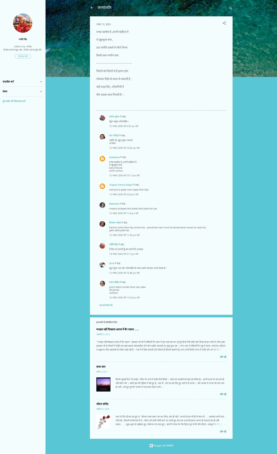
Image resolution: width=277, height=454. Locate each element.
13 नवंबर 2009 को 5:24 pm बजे (123, 194)
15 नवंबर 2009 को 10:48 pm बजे (124, 273)
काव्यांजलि (104, 7)
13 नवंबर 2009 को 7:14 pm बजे (123, 213)
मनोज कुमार (114, 116)
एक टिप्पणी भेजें (106, 305)
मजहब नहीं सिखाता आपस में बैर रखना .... (117, 329)
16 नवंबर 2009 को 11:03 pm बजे (124, 297)
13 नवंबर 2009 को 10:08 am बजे (124, 148)
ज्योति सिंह (113, 244)
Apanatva (114, 203)
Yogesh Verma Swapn (121, 184)
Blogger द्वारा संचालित (163, 445)
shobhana (114, 157)
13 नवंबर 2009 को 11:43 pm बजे (124, 235)
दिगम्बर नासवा (115, 222)
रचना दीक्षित (114, 282)
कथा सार (100, 367)
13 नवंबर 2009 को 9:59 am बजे (123, 126)
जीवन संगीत (102, 404)
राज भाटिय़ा (114, 135)
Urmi (111, 263)
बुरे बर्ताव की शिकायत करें (14, 101)
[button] (224, 23)
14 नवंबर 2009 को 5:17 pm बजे (123, 254)
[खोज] (231, 9)
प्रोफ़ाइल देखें (22, 56)
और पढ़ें (223, 356)
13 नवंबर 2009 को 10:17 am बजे (124, 175)
